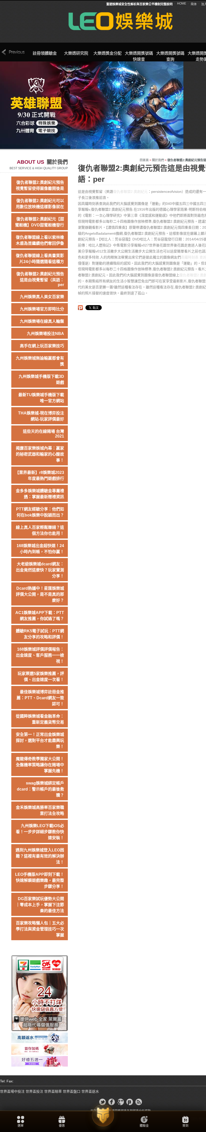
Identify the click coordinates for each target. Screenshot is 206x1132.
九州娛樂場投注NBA (45, 333)
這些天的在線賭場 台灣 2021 (43, 433)
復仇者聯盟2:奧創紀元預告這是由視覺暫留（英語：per (40, 279)
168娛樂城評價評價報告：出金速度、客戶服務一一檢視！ (40, 655)
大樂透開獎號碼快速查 (139, 56)
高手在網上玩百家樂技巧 (42, 346)
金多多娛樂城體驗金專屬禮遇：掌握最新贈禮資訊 (40, 494)
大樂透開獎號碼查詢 (170, 56)
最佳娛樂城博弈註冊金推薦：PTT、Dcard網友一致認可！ (40, 698)
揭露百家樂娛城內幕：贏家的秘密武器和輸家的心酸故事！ (40, 454)
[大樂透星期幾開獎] (39, 993)
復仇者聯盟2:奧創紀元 (130, 192)
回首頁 (144, 160)
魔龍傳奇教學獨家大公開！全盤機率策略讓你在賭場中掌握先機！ (40, 765)
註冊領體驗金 (45, 53)
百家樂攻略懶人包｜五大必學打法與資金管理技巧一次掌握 (40, 929)
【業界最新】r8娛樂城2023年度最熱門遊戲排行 (39, 475)
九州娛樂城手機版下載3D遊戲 (41, 379)
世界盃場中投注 (12, 1091)
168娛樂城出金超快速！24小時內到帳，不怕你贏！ (40, 549)
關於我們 (158, 160)
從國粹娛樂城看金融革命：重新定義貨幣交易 (40, 719)
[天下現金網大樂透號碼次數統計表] (121, 21)
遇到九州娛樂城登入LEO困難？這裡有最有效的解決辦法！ (40, 856)
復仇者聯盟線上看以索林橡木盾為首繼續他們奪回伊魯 (40, 240)
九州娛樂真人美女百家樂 (42, 297)
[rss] (138, 1102)
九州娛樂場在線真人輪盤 (42, 321)
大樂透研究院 (76, 53)
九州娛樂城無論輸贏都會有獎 (40, 361)
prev (13, 52)
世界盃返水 (90, 1091)
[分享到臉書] (111, 1102)
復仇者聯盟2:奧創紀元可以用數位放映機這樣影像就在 (40, 204)
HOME (181, 3)
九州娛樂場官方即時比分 (42, 309)
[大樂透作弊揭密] (39, 1049)
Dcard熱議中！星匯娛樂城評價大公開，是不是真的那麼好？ (40, 594)
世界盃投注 (34, 1091)
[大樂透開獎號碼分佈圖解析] (39, 1061)
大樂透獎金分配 (107, 53)
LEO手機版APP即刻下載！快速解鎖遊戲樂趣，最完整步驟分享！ (39, 880)
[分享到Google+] (120, 1102)
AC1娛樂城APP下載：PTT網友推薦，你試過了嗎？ (39, 616)
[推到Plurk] (80, 307)
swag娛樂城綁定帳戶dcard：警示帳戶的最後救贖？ (40, 789)
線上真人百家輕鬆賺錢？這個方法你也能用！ (40, 530)
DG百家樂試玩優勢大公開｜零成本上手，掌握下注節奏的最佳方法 (40, 905)
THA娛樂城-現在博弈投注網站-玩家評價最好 (41, 416)
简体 (194, 4)
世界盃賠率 (53, 1091)
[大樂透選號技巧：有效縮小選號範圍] (39, 1037)
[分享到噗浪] (129, 1102)
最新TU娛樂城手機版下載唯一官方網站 (41, 398)
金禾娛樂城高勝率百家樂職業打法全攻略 (40, 810)
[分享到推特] (102, 1102)
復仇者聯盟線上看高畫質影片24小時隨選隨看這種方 (40, 258)
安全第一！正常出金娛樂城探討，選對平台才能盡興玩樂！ (40, 740)
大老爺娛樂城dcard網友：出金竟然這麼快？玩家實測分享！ (40, 570)
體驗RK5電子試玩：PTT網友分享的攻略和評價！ (40, 634)
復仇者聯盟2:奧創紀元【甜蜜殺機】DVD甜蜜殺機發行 (39, 222)
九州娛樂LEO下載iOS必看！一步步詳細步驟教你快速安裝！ (40, 832)
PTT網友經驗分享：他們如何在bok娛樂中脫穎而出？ (40, 512)
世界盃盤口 (71, 1091)
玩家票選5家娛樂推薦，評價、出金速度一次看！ (41, 676)
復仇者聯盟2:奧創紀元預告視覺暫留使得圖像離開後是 (40, 185)
